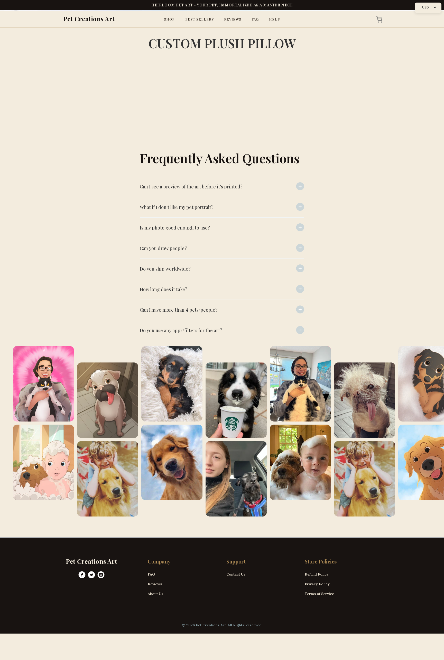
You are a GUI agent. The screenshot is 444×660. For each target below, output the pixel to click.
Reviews (232, 19)
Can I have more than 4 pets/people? (179, 310)
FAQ (255, 19)
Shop (169, 19)
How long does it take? (163, 289)
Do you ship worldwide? (165, 269)
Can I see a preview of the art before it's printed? (191, 187)
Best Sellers (199, 19)
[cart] (378, 19)
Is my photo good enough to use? (175, 228)
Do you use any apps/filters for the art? (181, 330)
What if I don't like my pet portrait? (177, 207)
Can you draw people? (163, 248)
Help (274, 19)
